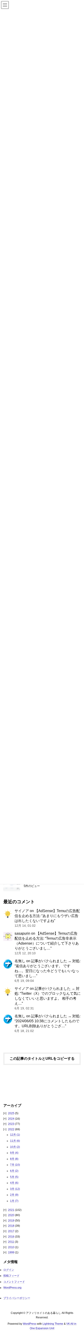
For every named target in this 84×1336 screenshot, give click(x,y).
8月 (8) (14, 1159)
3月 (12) (15, 1189)
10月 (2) (15, 1146)
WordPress (29, 1323)
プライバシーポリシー (16, 1298)
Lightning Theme (53, 1323)
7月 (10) (15, 1164)
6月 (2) (14, 1170)
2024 (11, 1118)
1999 (11, 1252)
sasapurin (22, 933)
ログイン (8, 1269)
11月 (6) (15, 1140)
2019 (11, 1220)
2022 (11, 1129)
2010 (11, 1247)
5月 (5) (14, 1176)
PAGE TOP (77, 1291)
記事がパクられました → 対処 (55, 961)
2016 (11, 1236)
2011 (11, 1241)
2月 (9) (14, 1194)
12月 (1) (15, 1134)
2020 (11, 1215)
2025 (11, 1113)
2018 (11, 1225)
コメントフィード (14, 1281)
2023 (11, 1123)
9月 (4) (14, 1152)
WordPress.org (12, 1287)
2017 (11, 1231)
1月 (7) (14, 1201)
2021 (11, 1209)
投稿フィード (11, 1275)
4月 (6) (14, 1182)
